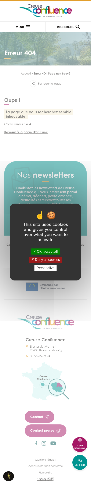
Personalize (46, 268)
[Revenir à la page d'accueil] (45, 11)
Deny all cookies (47, 259)
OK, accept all (47, 251)
